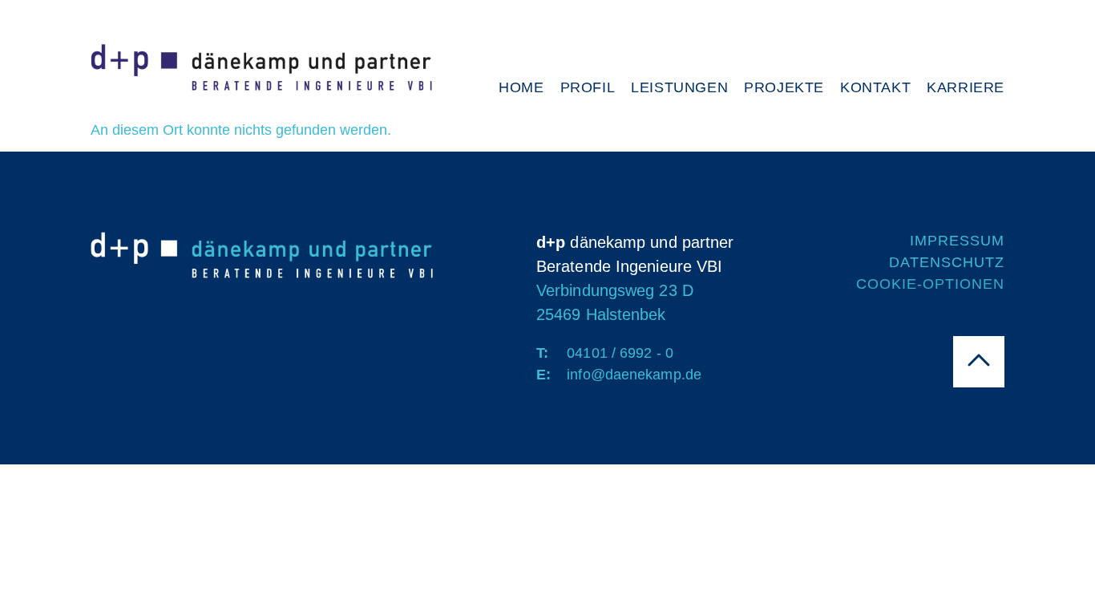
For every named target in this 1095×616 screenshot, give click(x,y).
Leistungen (679, 87)
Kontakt (875, 87)
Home (521, 87)
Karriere (965, 87)
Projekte (784, 87)
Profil (588, 87)
